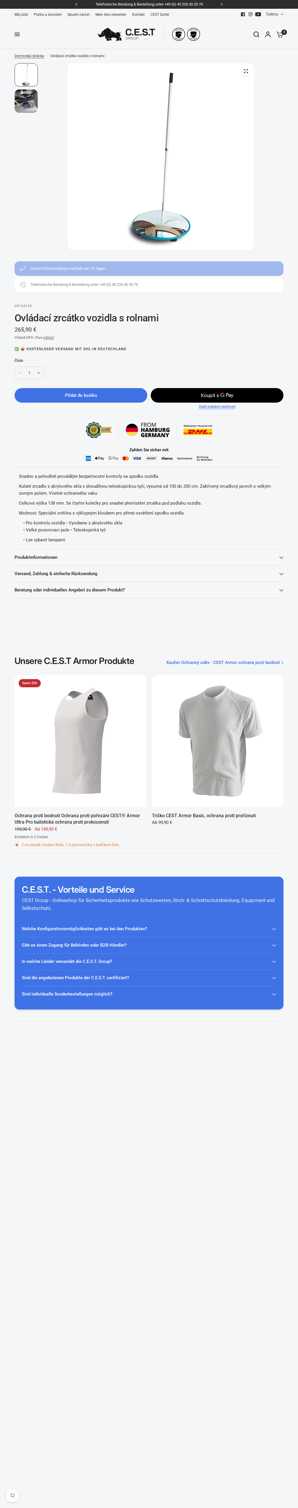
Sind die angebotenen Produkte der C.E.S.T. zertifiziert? (75, 977)
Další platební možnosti (217, 406)
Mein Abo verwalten (110, 15)
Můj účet (21, 15)
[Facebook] (243, 14)
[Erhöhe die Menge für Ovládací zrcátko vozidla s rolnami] (38, 373)
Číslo (19, 360)
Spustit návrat (79, 15)
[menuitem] (23, 14)
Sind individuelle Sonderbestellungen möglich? (67, 994)
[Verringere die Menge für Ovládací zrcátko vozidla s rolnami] (19, 373)
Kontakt (138, 15)
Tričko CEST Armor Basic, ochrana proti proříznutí (204, 815)
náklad (48, 338)
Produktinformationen (36, 557)
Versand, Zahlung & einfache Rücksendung (56, 573)
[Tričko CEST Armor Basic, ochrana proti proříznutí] (217, 741)
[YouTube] (258, 14)
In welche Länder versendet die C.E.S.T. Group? (67, 961)
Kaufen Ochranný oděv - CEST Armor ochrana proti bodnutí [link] (223, 662)
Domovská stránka (29, 56)
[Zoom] (246, 71)
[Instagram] (250, 14)
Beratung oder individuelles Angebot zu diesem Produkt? (70, 590)
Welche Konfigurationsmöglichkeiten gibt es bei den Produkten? (84, 928)
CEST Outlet (159, 15)
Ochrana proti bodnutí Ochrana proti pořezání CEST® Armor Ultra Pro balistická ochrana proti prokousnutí (77, 819)
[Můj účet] (268, 34)
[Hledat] (256, 34)
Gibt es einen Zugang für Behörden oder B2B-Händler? (74, 945)
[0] (278, 34)
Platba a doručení (48, 15)
